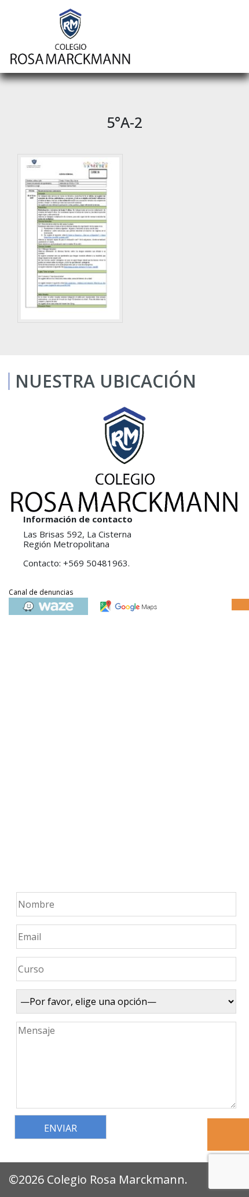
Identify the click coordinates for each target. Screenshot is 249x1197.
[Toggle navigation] (232, 36)
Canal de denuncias (41, 592)
